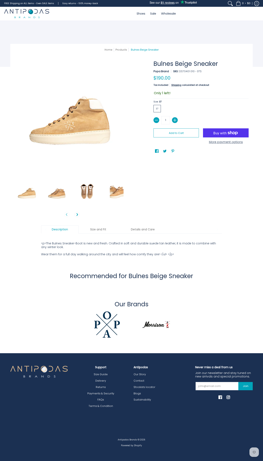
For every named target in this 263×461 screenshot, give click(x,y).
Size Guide (101, 374)
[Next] (77, 214)
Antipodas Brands (127, 439)
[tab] (59, 229)
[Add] (175, 120)
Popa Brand (161, 71)
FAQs (100, 399)
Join (245, 386)
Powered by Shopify (131, 445)
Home (108, 49)
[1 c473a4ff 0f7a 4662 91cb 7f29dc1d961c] (106, 324)
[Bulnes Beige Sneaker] (27, 192)
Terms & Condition (101, 406)
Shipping (176, 85)
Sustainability (142, 399)
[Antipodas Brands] (26, 14)
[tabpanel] (131, 246)
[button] (243, 3)
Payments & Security (100, 393)
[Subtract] (156, 120)
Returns (101, 387)
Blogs (137, 393)
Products (121, 49)
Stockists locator (144, 387)
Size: (157, 101)
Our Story (140, 374)
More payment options (226, 142)
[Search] (230, 3)
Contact (139, 380)
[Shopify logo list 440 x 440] (156, 324)
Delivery (100, 380)
